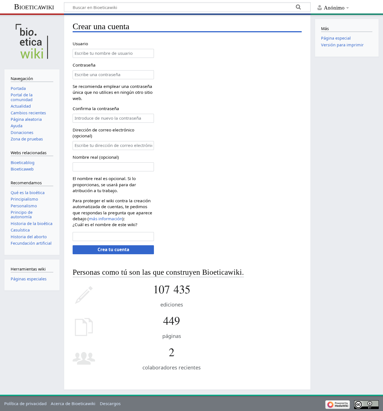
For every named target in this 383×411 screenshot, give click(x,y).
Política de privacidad (25, 403)
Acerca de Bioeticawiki (73, 403)
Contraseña (84, 65)
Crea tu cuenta (113, 249)
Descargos (110, 403)
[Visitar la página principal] (31, 41)
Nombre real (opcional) (96, 157)
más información (105, 218)
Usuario (80, 43)
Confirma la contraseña (96, 108)
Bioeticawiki (34, 6)
